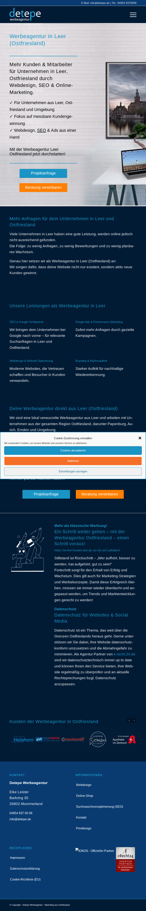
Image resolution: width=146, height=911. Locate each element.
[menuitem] (131, 14)
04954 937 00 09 (21, 813)
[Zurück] (129, 720)
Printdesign (83, 828)
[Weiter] (134, 720)
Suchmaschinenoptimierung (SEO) (99, 806)
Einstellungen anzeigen (73, 471)
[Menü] (131, 14)
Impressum (17, 857)
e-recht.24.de (124, 654)
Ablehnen (73, 460)
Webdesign (83, 785)
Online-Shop (84, 795)
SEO (41, 130)
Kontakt (81, 817)
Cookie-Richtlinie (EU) (25, 879)
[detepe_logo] (25, 14)
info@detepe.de (100, 2)
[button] (140, 438)
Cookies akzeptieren (73, 450)
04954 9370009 (126, 2)
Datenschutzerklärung (25, 868)
